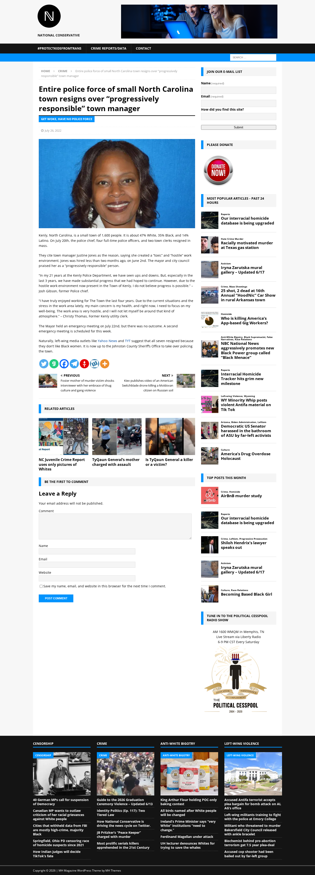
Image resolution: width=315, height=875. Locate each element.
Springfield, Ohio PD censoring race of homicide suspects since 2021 (61, 843)
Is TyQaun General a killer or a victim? (169, 462)
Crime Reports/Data (108, 48)
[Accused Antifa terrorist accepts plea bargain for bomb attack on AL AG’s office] (253, 773)
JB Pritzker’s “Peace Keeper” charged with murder (119, 834)
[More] (104, 363)
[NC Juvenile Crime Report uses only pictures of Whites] (63, 436)
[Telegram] (74, 363)
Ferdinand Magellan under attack (186, 836)
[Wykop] (94, 363)
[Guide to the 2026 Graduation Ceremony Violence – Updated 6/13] (126, 773)
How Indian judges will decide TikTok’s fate (56, 853)
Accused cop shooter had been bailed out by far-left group (248, 853)
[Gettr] (84, 363)
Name (43, 546)
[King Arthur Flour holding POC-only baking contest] (189, 773)
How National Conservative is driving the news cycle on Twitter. (124, 823)
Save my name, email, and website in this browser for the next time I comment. (104, 586)
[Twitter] (43, 363)
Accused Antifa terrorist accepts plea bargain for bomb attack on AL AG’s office (252, 804)
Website (45, 572)
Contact (143, 48)
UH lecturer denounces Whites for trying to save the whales (187, 845)
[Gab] (54, 363)
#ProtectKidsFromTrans (59, 48)
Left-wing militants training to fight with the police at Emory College (252, 817)
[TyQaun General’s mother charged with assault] (117, 436)
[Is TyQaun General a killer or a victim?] (170, 436)
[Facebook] (64, 363)
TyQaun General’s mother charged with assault (116, 462)
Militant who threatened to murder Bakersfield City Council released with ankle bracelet (252, 829)
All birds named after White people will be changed (188, 812)
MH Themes (113, 870)
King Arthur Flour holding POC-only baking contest (188, 802)
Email (43, 559)
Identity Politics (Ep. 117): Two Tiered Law (121, 812)
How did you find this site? (222, 109)
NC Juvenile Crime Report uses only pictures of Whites (62, 464)
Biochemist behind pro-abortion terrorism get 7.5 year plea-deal (250, 843)
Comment (46, 511)
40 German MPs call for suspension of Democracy (61, 802)
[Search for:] (253, 57)
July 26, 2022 (53, 130)
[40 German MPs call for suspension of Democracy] (62, 773)
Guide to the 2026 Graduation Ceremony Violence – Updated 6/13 (125, 802)
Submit (238, 127)
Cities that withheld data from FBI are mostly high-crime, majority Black (60, 829)
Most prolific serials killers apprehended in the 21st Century (123, 845)
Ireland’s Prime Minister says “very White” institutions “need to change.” (188, 825)
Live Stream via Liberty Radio (238, 637)
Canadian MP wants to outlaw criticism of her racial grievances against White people (58, 814)
